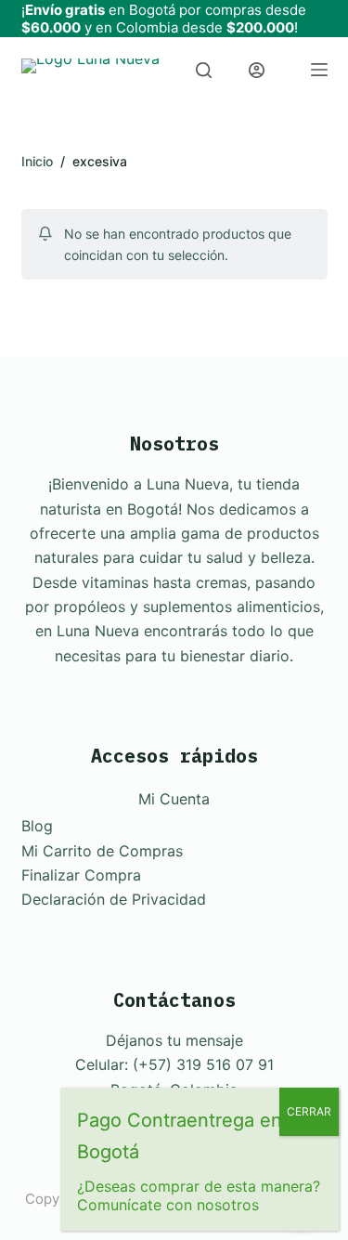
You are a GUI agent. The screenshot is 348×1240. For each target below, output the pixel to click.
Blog (37, 825)
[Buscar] (204, 70)
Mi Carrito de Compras (102, 851)
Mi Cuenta (174, 799)
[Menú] (319, 69)
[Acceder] (256, 70)
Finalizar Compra (81, 875)
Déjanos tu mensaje (174, 1040)
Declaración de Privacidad (113, 899)
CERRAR (309, 1111)
